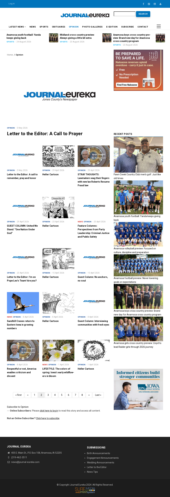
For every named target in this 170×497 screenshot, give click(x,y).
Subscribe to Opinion (18, 407)
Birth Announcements (98, 453)
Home (10, 55)
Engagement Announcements (103, 458)
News (33, 27)
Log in (12, 3)
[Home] (85, 15)
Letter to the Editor (97, 467)
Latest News (16, 27)
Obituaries (58, 27)
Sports (44, 27)
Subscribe (127, 27)
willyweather (55, 16)
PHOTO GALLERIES (92, 27)
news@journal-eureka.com (25, 462)
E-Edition (112, 27)
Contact (142, 27)
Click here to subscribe (47, 418)
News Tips (92, 471)
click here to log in (49, 410)
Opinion (74, 27)
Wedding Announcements (100, 462)
